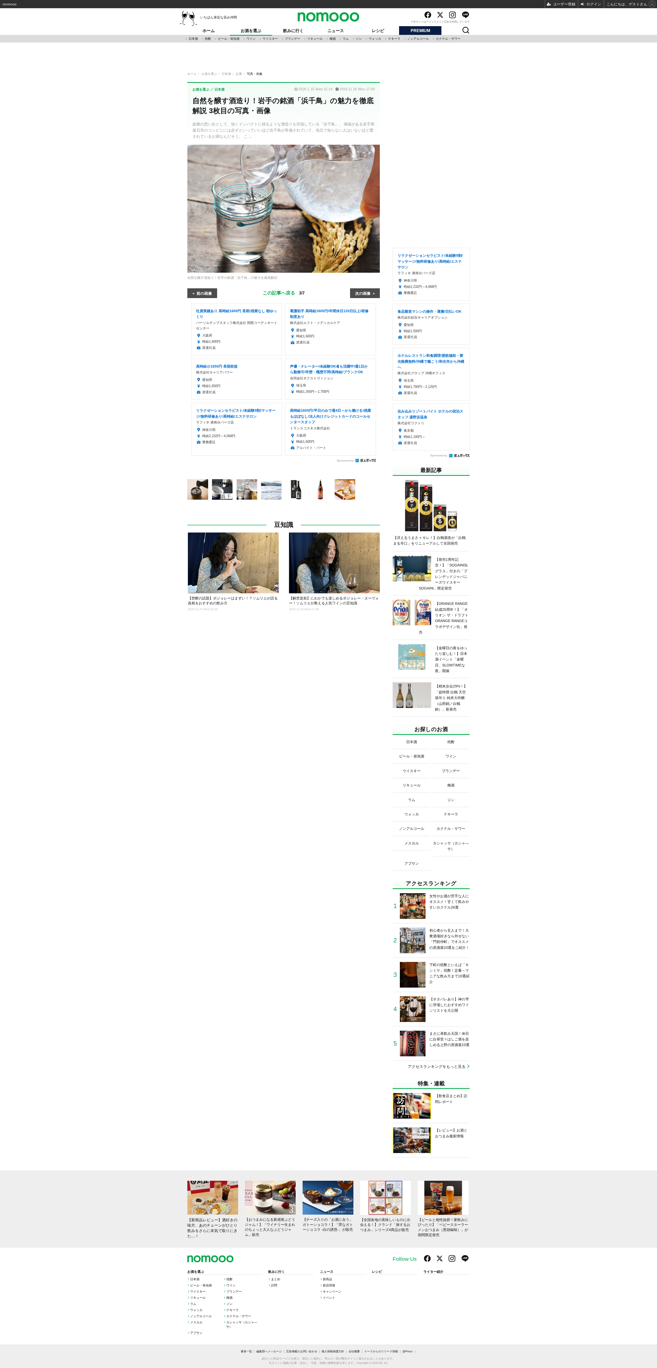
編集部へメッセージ (269, 1351)
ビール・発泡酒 (228, 39)
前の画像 (204, 293)
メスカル (196, 1322)
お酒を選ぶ (251, 30)
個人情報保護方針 (333, 1351)
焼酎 (208, 39)
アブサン (196, 1333)
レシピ (378, 30)
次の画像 (363, 293)
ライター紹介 (433, 1272)
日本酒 (193, 39)
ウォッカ (375, 39)
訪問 (274, 1285)
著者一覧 (246, 1351)
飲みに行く (293, 30)
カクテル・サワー (448, 39)
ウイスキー (270, 39)
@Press (407, 1351)
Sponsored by (345, 460)
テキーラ (394, 39)
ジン (359, 39)
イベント (329, 1298)
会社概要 (354, 1351)
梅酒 (333, 39)
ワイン (251, 39)
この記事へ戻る (284, 292)
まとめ (275, 1279)
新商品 (327, 1279)
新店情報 (329, 1285)
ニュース (335, 30)
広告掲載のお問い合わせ (301, 1351)
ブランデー (292, 39)
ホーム (208, 30)
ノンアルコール (418, 39)
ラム (346, 39)
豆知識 (283, 524)
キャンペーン (332, 1291)
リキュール (315, 39)
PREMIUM (420, 30)
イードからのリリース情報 (381, 1351)
